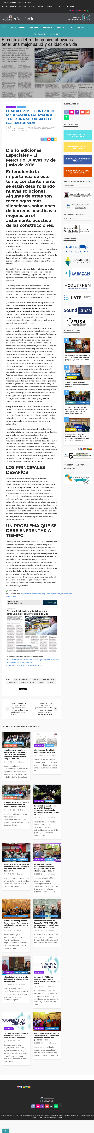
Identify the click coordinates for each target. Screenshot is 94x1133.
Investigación (77, 27)
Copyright (60, 6)
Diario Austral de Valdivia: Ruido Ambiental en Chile (44, 751)
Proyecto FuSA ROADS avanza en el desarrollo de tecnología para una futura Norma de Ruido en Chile (16, 867)
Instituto (61, 27)
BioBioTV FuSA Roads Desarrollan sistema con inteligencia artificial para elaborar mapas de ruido (44, 867)
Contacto (49, 6)
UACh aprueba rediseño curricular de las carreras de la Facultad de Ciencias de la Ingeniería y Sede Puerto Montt (77, 358)
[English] (18, 1087)
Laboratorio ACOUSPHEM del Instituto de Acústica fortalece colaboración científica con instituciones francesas (76, 410)
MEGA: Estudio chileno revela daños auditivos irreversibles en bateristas (16, 979)
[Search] (90, 27)
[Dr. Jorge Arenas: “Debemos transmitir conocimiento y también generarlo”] (77, 372)
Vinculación (39, 34)
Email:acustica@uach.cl (50, 1117)
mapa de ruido (40, 129)
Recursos (53, 34)
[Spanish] (29, 1087)
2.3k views (21, 1041)
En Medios (11, 107)
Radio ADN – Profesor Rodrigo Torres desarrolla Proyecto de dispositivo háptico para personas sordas (46, 1036)
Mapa (40, 6)
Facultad (13, 6)
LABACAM (21, 107)
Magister (71, 377)
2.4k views (22, 810)
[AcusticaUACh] (17, 18)
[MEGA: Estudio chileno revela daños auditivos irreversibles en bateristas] (16, 965)
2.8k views (21, 762)
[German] (24, 1087)
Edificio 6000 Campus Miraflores (69, 1116)
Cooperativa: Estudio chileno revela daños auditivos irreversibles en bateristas (16, 1035)
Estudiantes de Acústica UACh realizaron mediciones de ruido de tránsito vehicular (16, 805)
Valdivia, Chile (85, 1116)
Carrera (21, 27)
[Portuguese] (26, 1087)
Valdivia (32, 6)
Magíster (34, 27)
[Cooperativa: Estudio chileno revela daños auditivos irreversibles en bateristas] (16, 1021)
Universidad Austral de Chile (9, 1116)
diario (43, 127)
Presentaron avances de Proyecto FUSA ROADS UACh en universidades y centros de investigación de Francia (46, 924)
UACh (4, 6)
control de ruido (34, 127)
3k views (20, 874)
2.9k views (51, 930)
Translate (70, 6)
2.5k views (21, 985)
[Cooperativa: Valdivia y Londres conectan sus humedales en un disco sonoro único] (47, 965)
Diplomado (48, 27)
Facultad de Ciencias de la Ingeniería (31, 1116)
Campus (22, 6)
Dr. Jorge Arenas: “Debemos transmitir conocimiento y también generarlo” (77, 384)
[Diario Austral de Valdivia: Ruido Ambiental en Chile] (47, 740)
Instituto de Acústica (51, 1116)
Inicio (13, 27)
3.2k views (14, 129)
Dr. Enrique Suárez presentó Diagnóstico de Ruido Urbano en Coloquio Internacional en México (16, 924)
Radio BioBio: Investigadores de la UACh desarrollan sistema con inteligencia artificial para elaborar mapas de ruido (46, 810)
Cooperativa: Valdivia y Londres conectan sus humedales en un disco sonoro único (47, 980)
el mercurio (51, 127)
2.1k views (52, 755)
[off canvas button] (3, 27)
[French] (21, 1087)
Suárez (28, 130)
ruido (49, 129)
